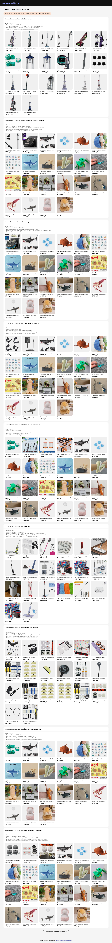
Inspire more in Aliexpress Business (56, 931)
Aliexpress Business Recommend (64, 940)
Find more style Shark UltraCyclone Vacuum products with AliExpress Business (27, 13)
